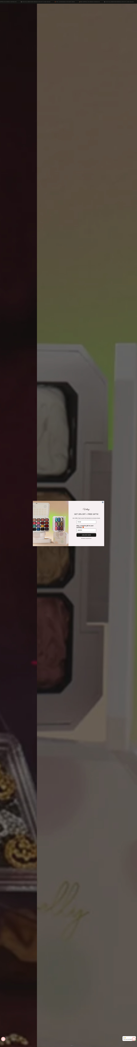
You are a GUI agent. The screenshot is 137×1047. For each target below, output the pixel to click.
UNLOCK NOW (86, 535)
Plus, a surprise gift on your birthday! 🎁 (84, 526)
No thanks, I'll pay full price (86, 538)
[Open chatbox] (134, 1039)
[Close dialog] (102, 502)
